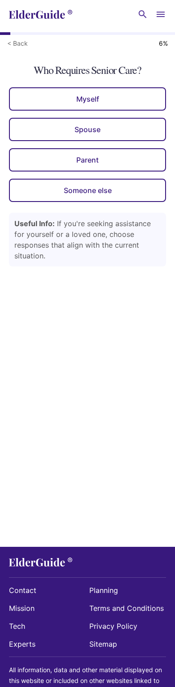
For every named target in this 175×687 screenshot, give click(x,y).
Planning (103, 590)
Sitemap (103, 644)
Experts (22, 644)
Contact (22, 590)
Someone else (88, 190)
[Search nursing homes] (142, 14)
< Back (17, 43)
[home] (40, 14)
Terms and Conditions (126, 608)
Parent (87, 159)
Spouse (87, 129)
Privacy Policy (113, 626)
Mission (22, 608)
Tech (17, 626)
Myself (87, 98)
